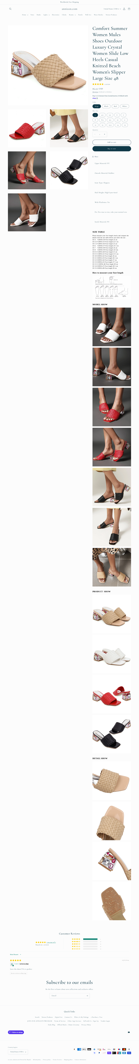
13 (102, 125)
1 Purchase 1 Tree (96, 1017)
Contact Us (68, 1017)
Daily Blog (51, 1025)
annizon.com (16, 1059)
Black (106, 106)
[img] (15, 960)
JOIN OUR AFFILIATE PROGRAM (39, 1021)
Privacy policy (47, 1059)
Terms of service (57, 1059)
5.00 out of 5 (51, 942)
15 (125, 125)
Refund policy (37, 1059)
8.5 (102, 120)
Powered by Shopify (25, 1059)
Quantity (95, 130)
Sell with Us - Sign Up (91, 1021)
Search (37, 1017)
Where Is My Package (81, 1017)
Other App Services (74, 1021)
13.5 (110, 125)
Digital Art (58, 1017)
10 (117, 120)
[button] (10, 8)
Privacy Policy (86, 1025)
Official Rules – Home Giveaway (68, 1025)
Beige (97, 106)
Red (115, 106)
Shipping (95, 92)
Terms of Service (60, 1021)
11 (124, 120)
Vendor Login (105, 1021)
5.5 (110, 115)
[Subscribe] (87, 995)
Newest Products (47, 1017)
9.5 (110, 120)
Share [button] (96, 156)
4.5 (102, 115)
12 (95, 125)
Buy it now (112, 149)
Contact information (80, 1059)
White (124, 106)
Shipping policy (68, 1059)
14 (118, 125)
